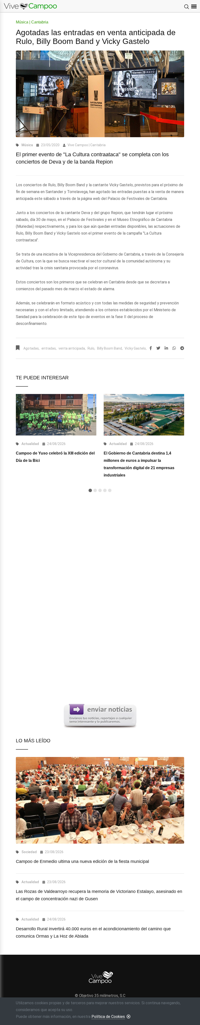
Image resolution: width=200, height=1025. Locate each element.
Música (27, 145)
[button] (90, 490)
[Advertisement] (100, 555)
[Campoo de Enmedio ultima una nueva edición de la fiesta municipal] (100, 800)
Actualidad (30, 444)
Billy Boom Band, (110, 348)
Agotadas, (31, 348)
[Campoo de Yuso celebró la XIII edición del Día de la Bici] (56, 414)
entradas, (49, 348)
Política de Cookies (108, 1016)
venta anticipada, (72, 348)
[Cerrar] (128, 1016)
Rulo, (91, 348)
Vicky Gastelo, (136, 348)
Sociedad (29, 852)
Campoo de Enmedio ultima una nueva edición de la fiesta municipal (82, 861)
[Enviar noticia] (100, 716)
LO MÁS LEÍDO (33, 740)
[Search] (186, 7)
